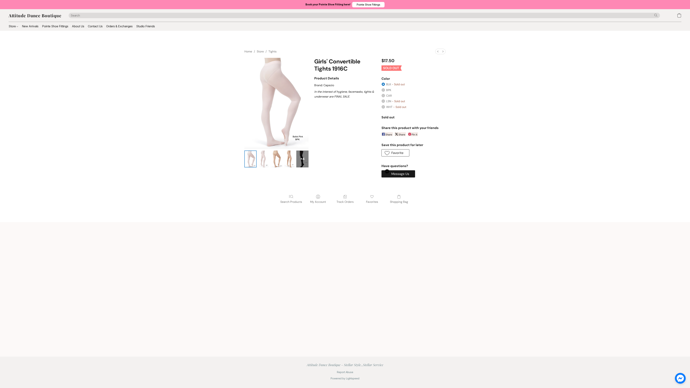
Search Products (291, 202)
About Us (78, 26)
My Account (318, 202)
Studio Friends (145, 26)
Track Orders (345, 202)
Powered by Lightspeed (345, 378)
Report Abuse (345, 372)
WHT (396, 107)
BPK (388, 90)
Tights (272, 51)
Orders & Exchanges (119, 26)
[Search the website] (656, 15)
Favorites (372, 202)
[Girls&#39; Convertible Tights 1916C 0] (250, 159)
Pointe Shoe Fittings (55, 26)
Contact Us (95, 26)
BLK (395, 84)
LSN (395, 101)
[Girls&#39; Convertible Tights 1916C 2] (276, 159)
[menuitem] (437, 51)
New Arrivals (30, 26)
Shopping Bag (399, 202)
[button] (368, 4)
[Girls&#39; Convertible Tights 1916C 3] (289, 159)
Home (248, 51)
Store (13, 26)
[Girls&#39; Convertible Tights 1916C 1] (263, 159)
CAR (389, 96)
